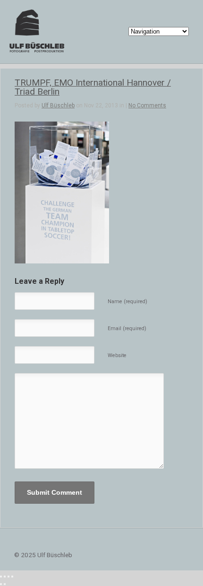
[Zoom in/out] (12, 576)
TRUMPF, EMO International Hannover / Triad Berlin (93, 87)
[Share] (5, 576)
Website (117, 355)
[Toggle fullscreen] (8, 576)
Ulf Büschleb (58, 105)
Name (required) (127, 301)
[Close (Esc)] (1, 576)
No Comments (147, 105)
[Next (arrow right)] (5, 584)
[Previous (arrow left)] (1, 584)
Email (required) (127, 328)
